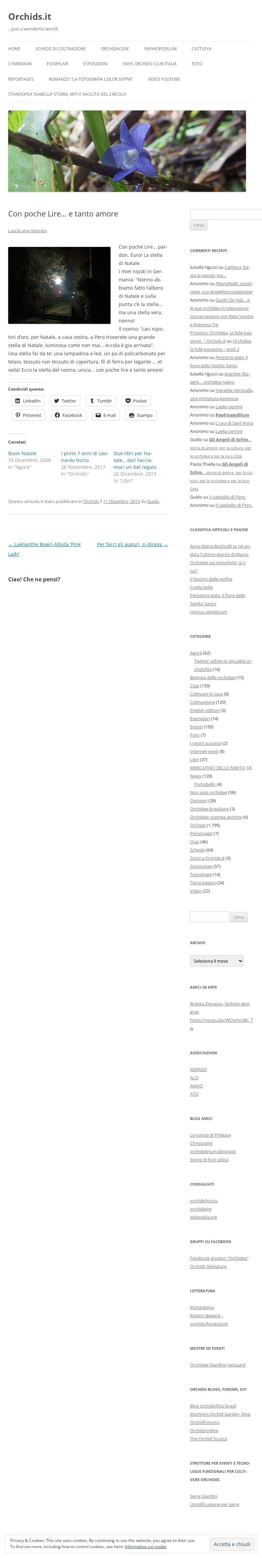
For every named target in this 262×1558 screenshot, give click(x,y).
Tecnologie (201, 874)
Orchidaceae (115, 49)
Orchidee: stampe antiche (216, 817)
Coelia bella (201, 587)
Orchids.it (29, 16)
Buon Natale (22, 453)
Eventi (196, 727)
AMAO (196, 1086)
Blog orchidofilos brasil (213, 1406)
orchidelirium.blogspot (213, 1151)
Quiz (194, 842)
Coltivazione (202, 702)
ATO (194, 1094)
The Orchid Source (208, 1439)
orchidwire (201, 1209)
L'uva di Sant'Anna (234, 423)
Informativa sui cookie (145, 1546)
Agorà (196, 653)
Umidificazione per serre (214, 1504)
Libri (194, 759)
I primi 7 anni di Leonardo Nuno (84, 456)
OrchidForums (204, 1422)
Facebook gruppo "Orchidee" (219, 1258)
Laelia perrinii (229, 407)
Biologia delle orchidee (212, 677)
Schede (197, 850)
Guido (153, 501)
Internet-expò (204, 751)
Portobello (205, 784)
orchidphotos (204, 1201)
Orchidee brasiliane (209, 809)
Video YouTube (164, 79)
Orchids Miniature (208, 1266)
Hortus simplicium (208, 612)
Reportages (21, 79)
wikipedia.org (203, 1217)
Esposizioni (95, 64)
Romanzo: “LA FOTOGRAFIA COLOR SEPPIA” (91, 79)
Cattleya (202, 49)
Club (194, 686)
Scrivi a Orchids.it (207, 858)
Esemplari (57, 64)
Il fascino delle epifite (211, 579)
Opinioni (198, 800)
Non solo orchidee (208, 792)
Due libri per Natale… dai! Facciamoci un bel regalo (135, 460)
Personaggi (201, 833)
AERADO (198, 1069)
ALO (194, 1077)
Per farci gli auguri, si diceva (132, 544)
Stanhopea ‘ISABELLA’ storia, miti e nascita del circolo (67, 94)
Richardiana (202, 1307)
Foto (197, 64)
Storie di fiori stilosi (209, 1160)
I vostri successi (205, 743)
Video (196, 891)
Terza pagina (203, 883)
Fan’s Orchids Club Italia (149, 64)
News (195, 776)
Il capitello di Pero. (227, 497)
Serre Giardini (203, 1496)
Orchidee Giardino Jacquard (218, 1365)
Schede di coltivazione (60, 49)
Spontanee (201, 866)
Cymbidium (20, 64)
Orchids (91, 501)
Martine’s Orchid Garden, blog (220, 1414)
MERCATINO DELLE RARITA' (218, 768)
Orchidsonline (204, 1430)
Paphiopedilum (160, 49)
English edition (205, 710)
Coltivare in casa (206, 694)
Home (14, 49)
